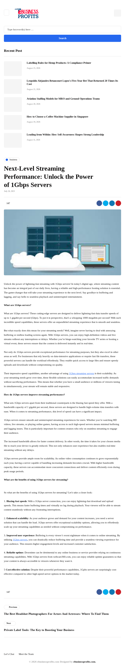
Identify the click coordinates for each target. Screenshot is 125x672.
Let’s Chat (9, 654)
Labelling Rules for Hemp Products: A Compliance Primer (59, 62)
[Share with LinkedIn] (112, 203)
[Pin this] (118, 203)
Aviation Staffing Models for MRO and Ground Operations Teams (63, 98)
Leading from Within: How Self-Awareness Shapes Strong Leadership (65, 134)
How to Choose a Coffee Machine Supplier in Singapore (57, 116)
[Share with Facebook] (99, 203)
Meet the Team (26, 654)
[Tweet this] (105, 203)
